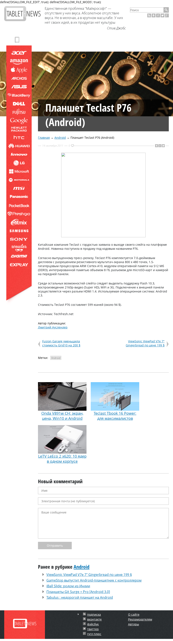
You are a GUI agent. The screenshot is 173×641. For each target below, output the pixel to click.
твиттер (93, 629)
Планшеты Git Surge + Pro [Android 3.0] (78, 591)
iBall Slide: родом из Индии (68, 586)
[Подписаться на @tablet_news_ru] (162, 15)
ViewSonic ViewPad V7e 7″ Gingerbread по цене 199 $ (145, 343)
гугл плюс (94, 634)
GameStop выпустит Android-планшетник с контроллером (94, 580)
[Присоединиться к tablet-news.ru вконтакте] (153, 15)
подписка (94, 614)
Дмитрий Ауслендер (53, 327)
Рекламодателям (140, 619)
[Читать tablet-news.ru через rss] (149, 15)
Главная (44, 138)
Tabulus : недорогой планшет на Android (79, 597)
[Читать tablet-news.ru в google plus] (167, 15)
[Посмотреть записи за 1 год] (78, 614)
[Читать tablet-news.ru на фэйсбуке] (158, 15)
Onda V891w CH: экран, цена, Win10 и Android (62, 416)
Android (60, 138)
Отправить (55, 546)
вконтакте (94, 619)
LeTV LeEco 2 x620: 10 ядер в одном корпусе (62, 459)
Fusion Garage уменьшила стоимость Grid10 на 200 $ (61, 343)
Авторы (133, 624)
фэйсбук (93, 624)
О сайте (133, 614)
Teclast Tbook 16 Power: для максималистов (115, 416)
